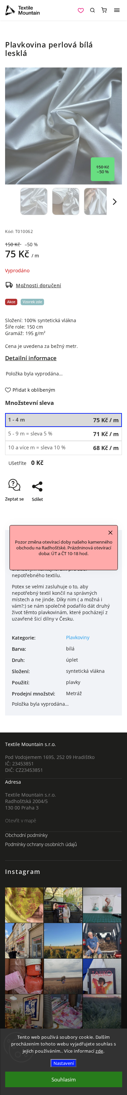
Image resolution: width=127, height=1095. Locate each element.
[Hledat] (92, 10)
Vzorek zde (32, 301)
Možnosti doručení (38, 285)
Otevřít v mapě (20, 820)
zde (99, 1051)
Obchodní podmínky (26, 835)
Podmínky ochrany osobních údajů (41, 844)
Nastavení (64, 1063)
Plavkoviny (77, 637)
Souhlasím (63, 1079)
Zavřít (105, 511)
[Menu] (117, 10)
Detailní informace (31, 358)
